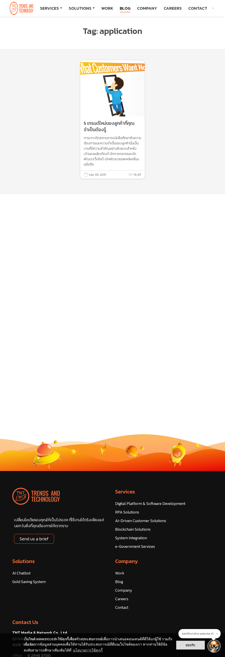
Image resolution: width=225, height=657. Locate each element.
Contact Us (25, 622)
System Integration (131, 538)
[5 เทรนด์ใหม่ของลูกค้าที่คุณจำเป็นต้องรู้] (112, 119)
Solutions (23, 561)
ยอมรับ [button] (190, 645)
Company (126, 561)
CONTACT (197, 8)
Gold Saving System (29, 582)
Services (125, 491)
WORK (107, 8)
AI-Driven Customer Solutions (140, 521)
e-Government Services (135, 546)
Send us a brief (34, 539)
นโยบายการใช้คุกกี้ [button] (88, 650)
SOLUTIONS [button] (80, 8)
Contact (121, 607)
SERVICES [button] (49, 8)
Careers (121, 599)
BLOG (125, 8)
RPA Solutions (127, 512)
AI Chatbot (21, 573)
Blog (119, 582)
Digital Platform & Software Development (150, 503)
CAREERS (173, 8)
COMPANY (147, 8)
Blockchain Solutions (133, 529)
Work (119, 573)
